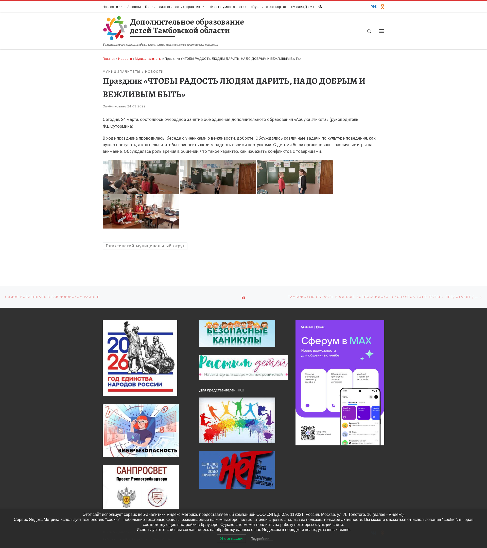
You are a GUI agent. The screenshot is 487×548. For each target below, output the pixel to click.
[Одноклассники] (382, 7)
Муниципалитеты (148, 59)
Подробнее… (262, 539)
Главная (109, 59)
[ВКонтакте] (374, 7)
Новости (125, 59)
